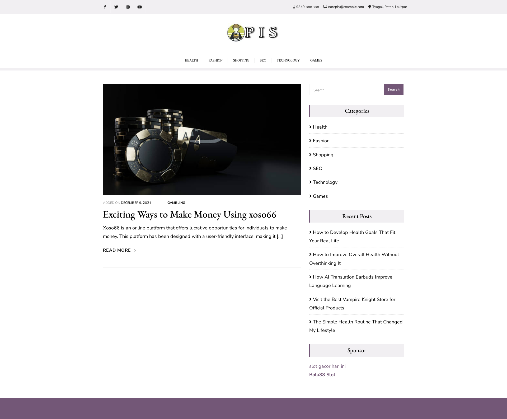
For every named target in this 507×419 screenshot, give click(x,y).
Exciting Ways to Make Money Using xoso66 (189, 214)
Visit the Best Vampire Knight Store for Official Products (352, 303)
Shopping (323, 155)
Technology (325, 182)
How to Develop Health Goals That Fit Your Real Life (352, 236)
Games (320, 196)
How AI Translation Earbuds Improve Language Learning (350, 281)
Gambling (176, 202)
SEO (317, 168)
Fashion (321, 141)
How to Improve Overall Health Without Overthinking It (354, 258)
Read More (117, 250)
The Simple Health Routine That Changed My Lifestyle (356, 326)
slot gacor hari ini (327, 366)
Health (320, 127)
